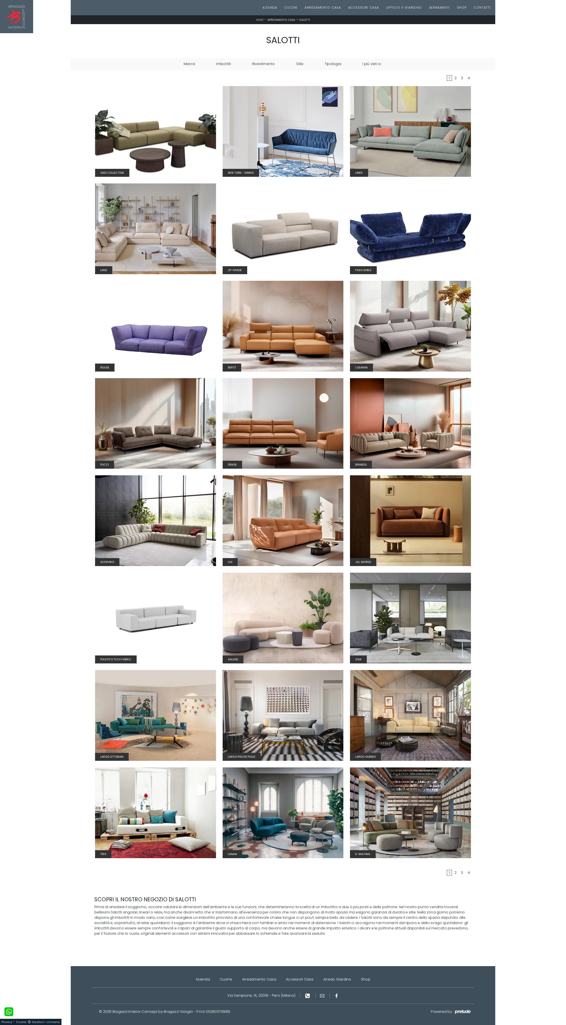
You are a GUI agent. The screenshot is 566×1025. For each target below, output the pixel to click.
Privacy (7, 1022)
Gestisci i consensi (46, 1022)
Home (260, 20)
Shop (462, 7)
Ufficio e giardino (404, 7)
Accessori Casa (363, 7)
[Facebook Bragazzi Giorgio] (336, 995)
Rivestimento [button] (263, 63)
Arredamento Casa (323, 7)
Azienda (270, 7)
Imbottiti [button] (223, 63)
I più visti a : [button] (372, 63)
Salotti (304, 20)
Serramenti (439, 7)
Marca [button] (189, 63)
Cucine (291, 7)
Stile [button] (299, 63)
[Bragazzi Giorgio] (16, 16)
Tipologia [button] (333, 63)
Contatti (482, 7)
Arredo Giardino (337, 979)
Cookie (21, 1022)
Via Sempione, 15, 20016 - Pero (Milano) (261, 995)
